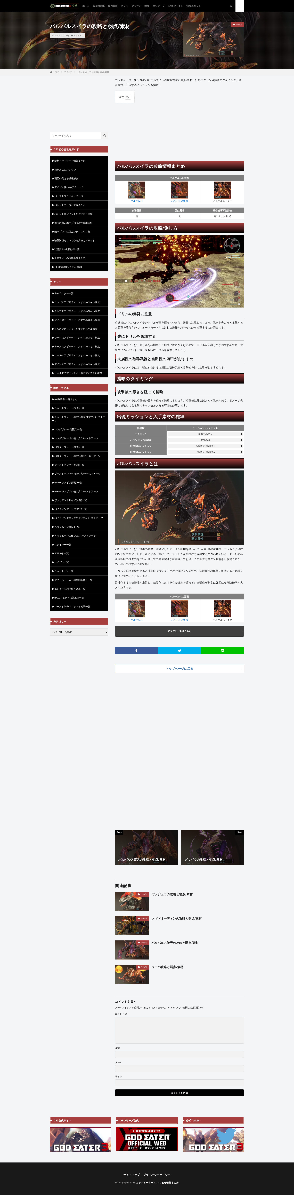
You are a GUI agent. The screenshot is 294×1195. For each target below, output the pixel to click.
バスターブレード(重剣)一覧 (69, 447)
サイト (118, 1076)
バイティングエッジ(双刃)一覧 (70, 509)
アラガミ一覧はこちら (179, 631)
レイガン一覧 (61, 562)
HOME (56, 72)
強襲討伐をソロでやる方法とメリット (74, 240)
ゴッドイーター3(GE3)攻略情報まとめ (157, 1182)
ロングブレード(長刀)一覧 (68, 429)
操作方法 (113, 5)
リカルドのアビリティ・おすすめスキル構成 (78, 373)
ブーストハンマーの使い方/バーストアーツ (77, 473)
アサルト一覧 (61, 553)
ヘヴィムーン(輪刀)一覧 (67, 526)
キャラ (124, 5)
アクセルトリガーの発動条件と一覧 (73, 579)
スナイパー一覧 (62, 544)
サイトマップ (132, 1174)
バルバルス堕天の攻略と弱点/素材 (175, 943)
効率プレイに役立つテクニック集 (72, 231)
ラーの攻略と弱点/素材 (167, 967)
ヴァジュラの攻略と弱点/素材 (172, 894)
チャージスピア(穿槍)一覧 (68, 482)
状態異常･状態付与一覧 (66, 249)
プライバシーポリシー (156, 1174)
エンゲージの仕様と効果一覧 (69, 588)
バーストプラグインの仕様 (68, 196)
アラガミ (136, 5)
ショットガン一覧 (64, 571)
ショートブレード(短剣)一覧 (69, 408)
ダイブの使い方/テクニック (69, 187)
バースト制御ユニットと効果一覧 (72, 606)
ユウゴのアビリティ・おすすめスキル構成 (77, 302)
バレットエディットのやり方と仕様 (73, 213)
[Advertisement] (179, 130)
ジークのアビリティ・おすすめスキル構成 (77, 337)
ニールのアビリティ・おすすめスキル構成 (77, 355)
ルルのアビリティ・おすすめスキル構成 (75, 328)
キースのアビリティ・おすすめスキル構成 (77, 346)
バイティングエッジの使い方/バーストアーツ (78, 517)
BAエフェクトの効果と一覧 (69, 597)
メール (118, 1062)
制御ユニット (193, 5)
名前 (117, 1048)
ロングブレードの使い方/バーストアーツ (76, 438)
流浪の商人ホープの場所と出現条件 (73, 222)
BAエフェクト (175, 5)
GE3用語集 (99, 5)
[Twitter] (179, 650)
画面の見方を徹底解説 (66, 178)
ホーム (85, 5)
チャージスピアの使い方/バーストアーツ (76, 491)
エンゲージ (159, 5)
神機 (146, 5)
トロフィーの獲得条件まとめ (69, 258)
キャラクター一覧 (64, 293)
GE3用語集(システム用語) (68, 266)
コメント (121, 1014)
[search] (104, 135)
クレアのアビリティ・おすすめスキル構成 (77, 311)
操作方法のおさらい (65, 169)
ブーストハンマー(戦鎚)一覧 (69, 464)
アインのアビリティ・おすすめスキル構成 (77, 364)
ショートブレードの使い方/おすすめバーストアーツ (78, 418)
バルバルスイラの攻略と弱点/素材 (93, 72)
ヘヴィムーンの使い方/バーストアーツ (75, 535)
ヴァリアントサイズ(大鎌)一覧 (70, 500)
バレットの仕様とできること (69, 204)
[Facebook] (136, 650)
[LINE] (222, 650)
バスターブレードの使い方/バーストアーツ (77, 455)
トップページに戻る (179, 668)
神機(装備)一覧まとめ (65, 399)
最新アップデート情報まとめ (69, 160)
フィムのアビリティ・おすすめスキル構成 (77, 319)
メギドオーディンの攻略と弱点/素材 (177, 918)
